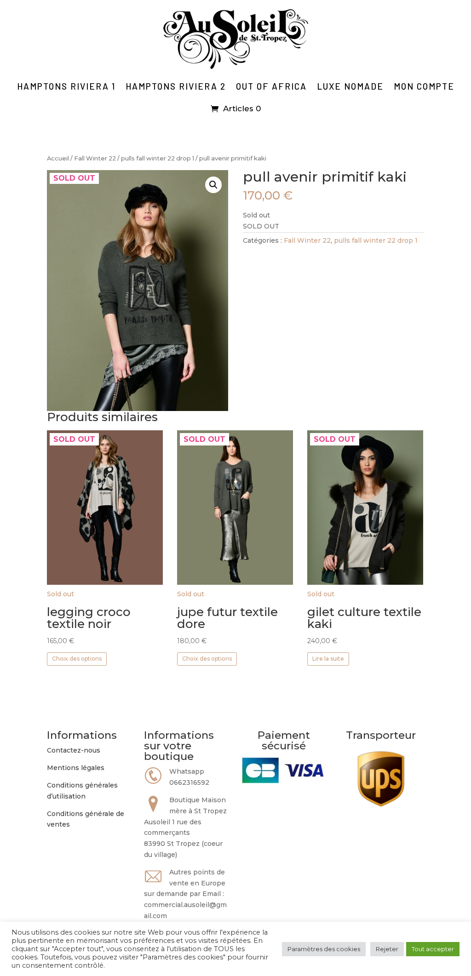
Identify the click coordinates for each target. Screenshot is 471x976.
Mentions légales (75, 768)
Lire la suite (328, 658)
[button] (213, 185)
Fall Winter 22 (95, 158)
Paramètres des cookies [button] (323, 949)
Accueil (58, 158)
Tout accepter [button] (433, 949)
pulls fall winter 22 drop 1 (157, 158)
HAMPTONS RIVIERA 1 (66, 86)
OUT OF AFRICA (271, 86)
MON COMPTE (424, 86)
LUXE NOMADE (350, 86)
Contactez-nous (73, 750)
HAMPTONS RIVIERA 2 (176, 86)
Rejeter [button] (387, 949)
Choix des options (77, 658)
